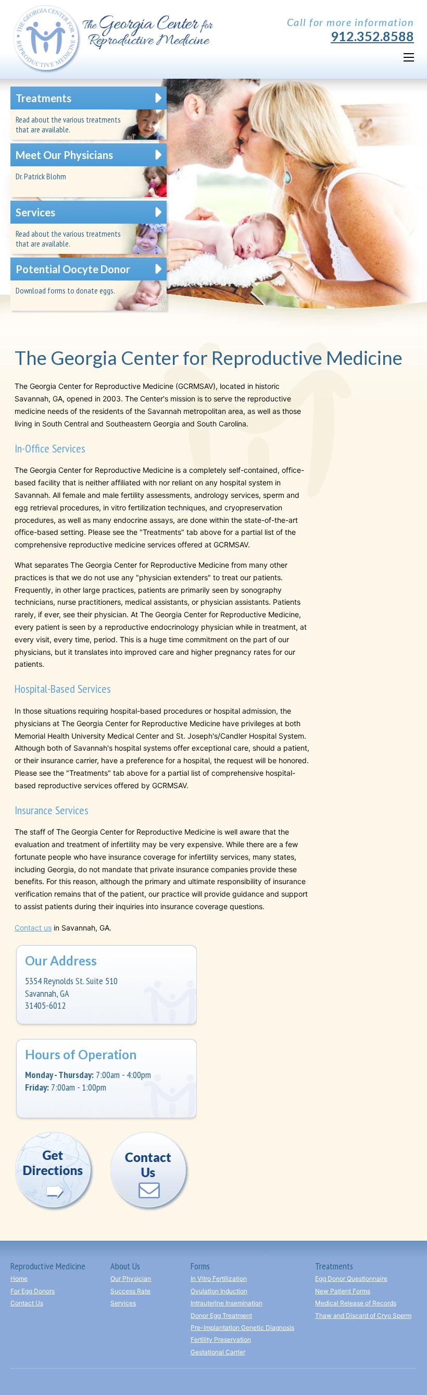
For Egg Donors (32, 1291)
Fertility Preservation (221, 1339)
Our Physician (130, 1278)
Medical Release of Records (355, 1303)
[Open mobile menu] (409, 57)
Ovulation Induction (219, 1291)
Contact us (33, 927)
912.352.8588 (372, 36)
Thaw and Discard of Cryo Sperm (363, 1315)
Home (19, 1278)
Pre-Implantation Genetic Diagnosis (242, 1327)
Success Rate (130, 1291)
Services (123, 1303)
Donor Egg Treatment (221, 1315)
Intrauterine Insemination (226, 1303)
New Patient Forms (342, 1291)
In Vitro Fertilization (219, 1278)
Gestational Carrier (218, 1352)
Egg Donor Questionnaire (351, 1278)
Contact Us (26, 1303)
